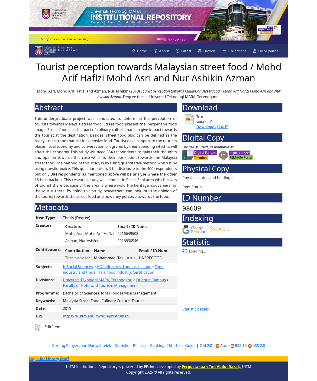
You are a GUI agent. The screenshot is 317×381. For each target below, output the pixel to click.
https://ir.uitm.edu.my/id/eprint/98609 (96, 316)
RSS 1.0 (240, 345)
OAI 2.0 (206, 345)
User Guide (186, 345)
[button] (37, 327)
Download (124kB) (212, 126)
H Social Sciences (78, 266)
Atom (224, 345)
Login (49, 358)
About (163, 50)
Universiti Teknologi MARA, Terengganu (97, 279)
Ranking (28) (161, 345)
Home (141, 50)
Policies (139, 345)
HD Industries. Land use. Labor (124, 266)
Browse (209, 50)
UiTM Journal (268, 50)
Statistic (122, 345)
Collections (236, 50)
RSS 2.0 (258, 345)
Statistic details (195, 309)
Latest (185, 50)
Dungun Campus (151, 279)
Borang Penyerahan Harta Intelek (81, 345)
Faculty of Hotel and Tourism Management (100, 285)
